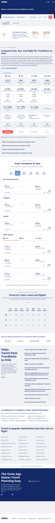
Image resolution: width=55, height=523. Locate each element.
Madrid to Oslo (40, 440)
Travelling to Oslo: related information (38, 420)
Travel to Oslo (15, 466)
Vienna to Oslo (40, 443)
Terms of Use (22, 518)
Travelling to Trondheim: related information (14, 420)
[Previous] (6, 309)
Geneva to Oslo (23, 453)
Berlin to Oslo (5, 437)
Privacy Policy (31, 518)
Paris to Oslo (39, 437)
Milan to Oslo (22, 440)
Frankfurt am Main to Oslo (8, 443)
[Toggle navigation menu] (53, 2)
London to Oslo (23, 437)
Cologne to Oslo (5, 450)
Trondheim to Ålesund (25, 459)
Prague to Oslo (23, 450)
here (47, 285)
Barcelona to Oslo (23, 443)
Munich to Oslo (23, 446)
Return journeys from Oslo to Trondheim (13, 416)
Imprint (14, 518)
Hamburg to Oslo (6, 453)
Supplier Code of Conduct (45, 518)
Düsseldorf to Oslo (6, 456)
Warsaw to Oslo (40, 453)
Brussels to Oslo (40, 456)
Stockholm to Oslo (41, 446)
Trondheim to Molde (41, 459)
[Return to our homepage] (4, 2)
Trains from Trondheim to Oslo (10, 418)
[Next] (49, 173)
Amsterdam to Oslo (6, 446)
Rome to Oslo (5, 440)
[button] (33, 17)
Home (2, 466)
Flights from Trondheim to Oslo (36, 418)
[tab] (11, 238)
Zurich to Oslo (40, 450)
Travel (8, 466)
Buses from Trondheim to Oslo (36, 416)
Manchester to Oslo (24, 456)
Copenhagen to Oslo (6, 459)
